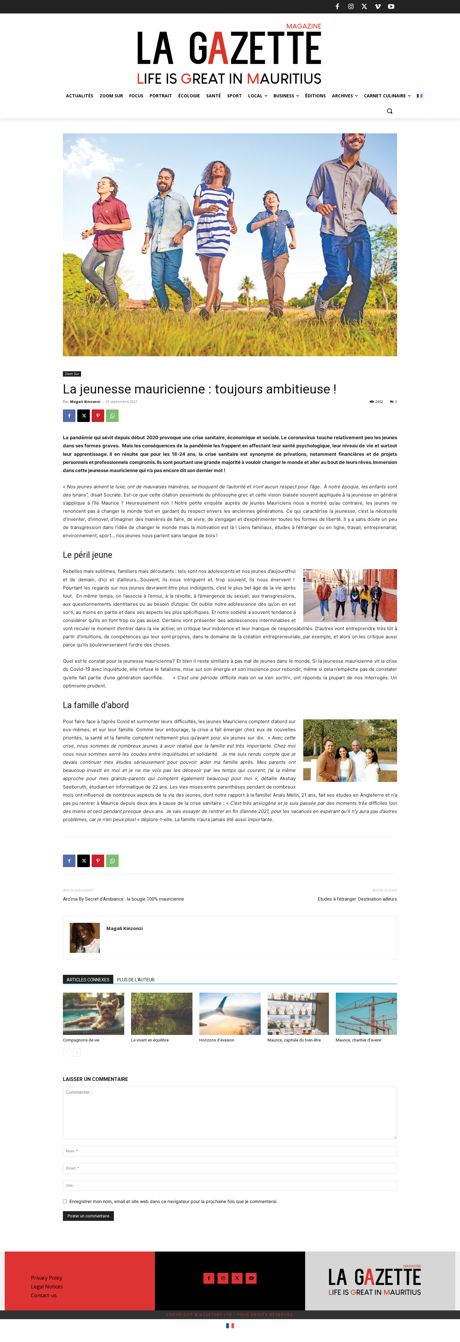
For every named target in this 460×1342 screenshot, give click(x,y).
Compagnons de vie (81, 1040)
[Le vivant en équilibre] (161, 1014)
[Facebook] (337, 7)
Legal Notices (47, 1286)
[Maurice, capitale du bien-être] (298, 1014)
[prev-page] (67, 1053)
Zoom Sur (72, 374)
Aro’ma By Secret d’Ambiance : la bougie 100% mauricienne (123, 899)
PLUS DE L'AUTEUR (136, 979)
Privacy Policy (46, 1277)
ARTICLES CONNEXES (88, 979)
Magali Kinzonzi (85, 401)
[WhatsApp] (112, 415)
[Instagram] (351, 7)
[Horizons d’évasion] (230, 1014)
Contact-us (44, 1295)
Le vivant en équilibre (150, 1040)
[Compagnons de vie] (93, 1014)
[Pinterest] (98, 415)
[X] (364, 7)
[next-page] (77, 1053)
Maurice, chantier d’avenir (358, 1040)
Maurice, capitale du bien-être (294, 1040)
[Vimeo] (378, 7)
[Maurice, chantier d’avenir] (366, 1014)
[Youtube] (391, 7)
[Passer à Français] (230, 1326)
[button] (389, 110)
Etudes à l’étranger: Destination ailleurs (357, 899)
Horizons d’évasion (216, 1040)
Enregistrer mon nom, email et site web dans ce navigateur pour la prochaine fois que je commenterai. (173, 1201)
